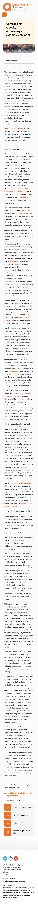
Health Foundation (19, 249)
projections (13, 371)
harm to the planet (21, 483)
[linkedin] (11, 858)
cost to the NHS (26, 213)
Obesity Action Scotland (13, 128)
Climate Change (10, 506)
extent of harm (14, 261)
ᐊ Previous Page (10, 60)
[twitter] (5, 858)
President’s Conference (16, 80)
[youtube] (16, 858)
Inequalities (24, 503)
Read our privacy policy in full (17, 896)
